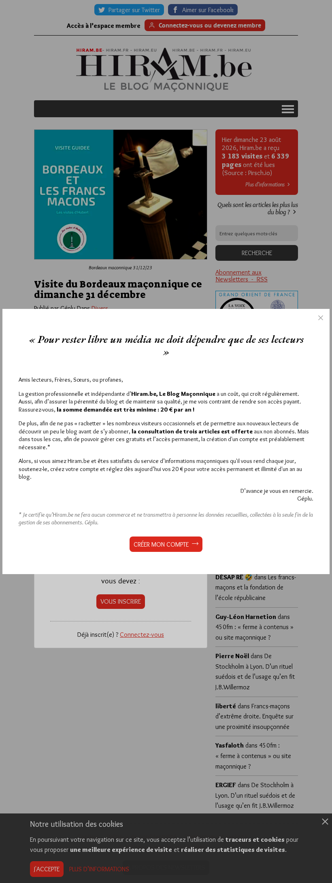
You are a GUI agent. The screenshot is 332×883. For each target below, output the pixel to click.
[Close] (321, 318)
